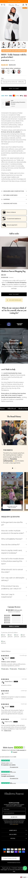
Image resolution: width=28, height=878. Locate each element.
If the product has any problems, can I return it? (11, 587)
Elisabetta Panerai (15, 862)
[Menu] (1, 4)
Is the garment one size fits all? (12, 523)
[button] (5, 60)
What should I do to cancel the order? (12, 570)
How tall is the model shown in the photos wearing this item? (12, 561)
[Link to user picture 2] (13, 671)
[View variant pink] (19, 72)
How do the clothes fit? (10, 545)
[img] (5, 655)
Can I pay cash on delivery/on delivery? (12, 579)
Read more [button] (7, 730)
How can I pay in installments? (7, 595)
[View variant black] (14, 72)
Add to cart (14, 88)
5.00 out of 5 (18, 610)
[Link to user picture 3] (22, 671)
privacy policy (15, 824)
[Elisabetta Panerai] (14, 4)
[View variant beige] (3, 72)
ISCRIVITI (14, 817)
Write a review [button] (14, 626)
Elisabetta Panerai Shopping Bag (13, 271)
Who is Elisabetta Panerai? (11, 539)
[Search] (5, 4)
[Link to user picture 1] (5, 671)
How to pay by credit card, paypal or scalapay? (11, 551)
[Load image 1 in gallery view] (14, 23)
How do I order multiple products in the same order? (12, 532)
